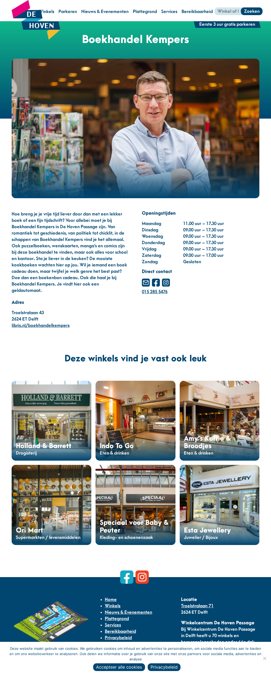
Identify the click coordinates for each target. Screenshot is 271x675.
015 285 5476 (155, 291)
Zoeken (252, 11)
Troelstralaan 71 (197, 606)
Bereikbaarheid (197, 11)
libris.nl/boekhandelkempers (41, 325)
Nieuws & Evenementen (105, 11)
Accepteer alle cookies (119, 667)
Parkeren (67, 11)
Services (169, 11)
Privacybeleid (118, 637)
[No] (264, 658)
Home (111, 599)
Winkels (112, 606)
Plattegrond (145, 11)
